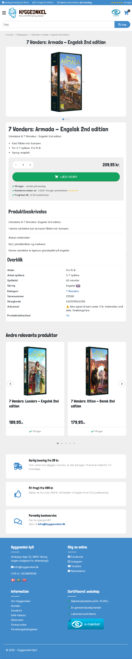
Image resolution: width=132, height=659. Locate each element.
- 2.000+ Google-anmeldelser (46, 190)
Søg (123, 24)
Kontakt (15, 605)
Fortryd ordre (18, 624)
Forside (9, 35)
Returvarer (17, 620)
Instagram (76, 561)
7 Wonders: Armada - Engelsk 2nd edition (50, 35)
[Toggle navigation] (4, 13)
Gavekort (16, 610)
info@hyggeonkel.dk (51, 524)
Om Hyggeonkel (20, 601)
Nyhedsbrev (77, 571)
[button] (58, 443)
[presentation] (10, 383)
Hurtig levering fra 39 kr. (17, 2)
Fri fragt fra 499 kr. (44, 2)
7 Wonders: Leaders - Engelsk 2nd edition (34, 403)
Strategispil (21, 35)
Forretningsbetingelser (24, 629)
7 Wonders (72, 291)
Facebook (76, 556)
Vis (68, 315)
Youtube (76, 566)
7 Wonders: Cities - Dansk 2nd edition (93, 403)
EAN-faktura (18, 615)
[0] (126, 13)
